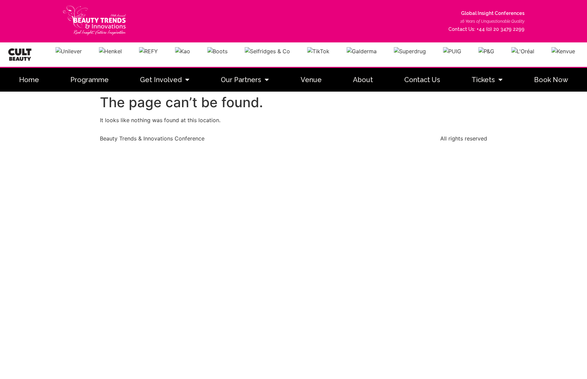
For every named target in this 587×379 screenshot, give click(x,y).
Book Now (551, 80)
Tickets (483, 80)
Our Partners (241, 80)
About (363, 80)
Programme (89, 80)
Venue (311, 80)
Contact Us (422, 80)
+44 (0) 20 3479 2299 (500, 29)
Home (29, 80)
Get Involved (161, 80)
